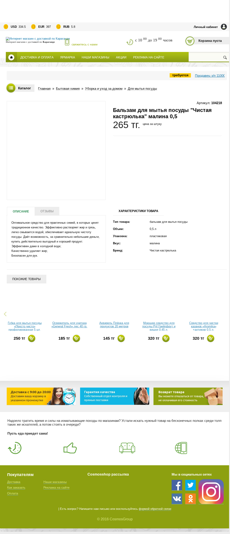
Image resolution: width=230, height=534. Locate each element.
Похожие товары (26, 279)
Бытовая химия (68, 88)
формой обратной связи (155, 508)
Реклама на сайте (148, 57)
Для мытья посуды (142, 88)
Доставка (13, 482)
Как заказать (16, 487)
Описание (21, 211)
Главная (11, 57)
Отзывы (47, 211)
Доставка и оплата (36, 57)
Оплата (12, 493)
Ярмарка (67, 57)
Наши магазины (95, 57)
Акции (121, 57)
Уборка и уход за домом (103, 88)
